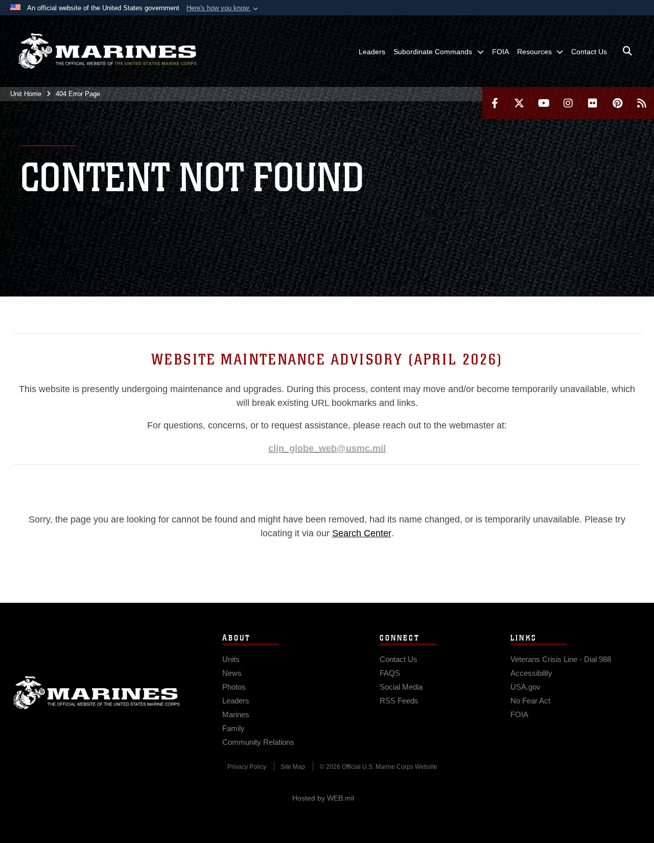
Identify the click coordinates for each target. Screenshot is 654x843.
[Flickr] (592, 103)
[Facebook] (494, 103)
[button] (223, 8)
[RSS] (641, 103)
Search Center (361, 533)
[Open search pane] (627, 51)
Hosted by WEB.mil (323, 798)
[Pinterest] (617, 103)
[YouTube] (543, 103)
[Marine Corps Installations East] (107, 51)
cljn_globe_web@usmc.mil (327, 448)
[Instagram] (568, 103)
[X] (519, 103)
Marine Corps (96, 692)
